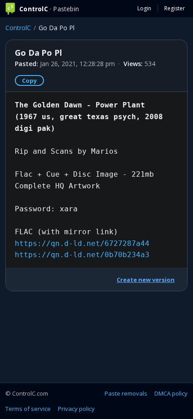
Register (174, 8)
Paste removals (126, 393)
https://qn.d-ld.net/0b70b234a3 (82, 254)
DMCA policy (171, 393)
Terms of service (28, 409)
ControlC (18, 27)
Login (144, 8)
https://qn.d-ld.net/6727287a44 (82, 243)
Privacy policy (76, 409)
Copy (29, 80)
